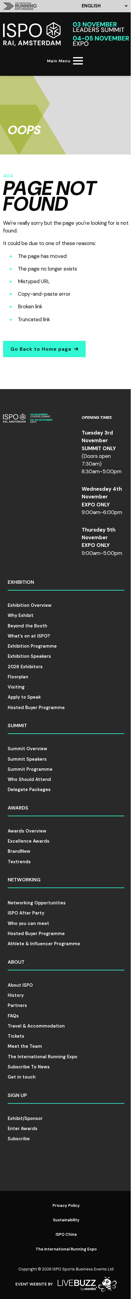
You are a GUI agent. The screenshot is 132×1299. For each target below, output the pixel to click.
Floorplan (18, 677)
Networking (24, 879)
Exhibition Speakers (29, 656)
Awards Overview (27, 831)
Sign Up (17, 1095)
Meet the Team (25, 1046)
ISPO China (66, 1234)
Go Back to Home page (41, 349)
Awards (18, 808)
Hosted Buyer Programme (36, 707)
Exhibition (21, 582)
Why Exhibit (20, 615)
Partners (17, 1005)
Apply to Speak (24, 697)
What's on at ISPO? (29, 636)
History (16, 995)
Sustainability (66, 1220)
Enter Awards (22, 1128)
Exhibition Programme (32, 646)
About (16, 962)
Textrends (19, 861)
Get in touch (22, 1077)
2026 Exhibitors (25, 666)
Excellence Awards (28, 841)
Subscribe (19, 1138)
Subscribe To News (29, 1067)
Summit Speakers (27, 759)
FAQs (13, 1016)
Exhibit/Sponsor (25, 1118)
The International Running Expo (42, 1056)
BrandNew (19, 851)
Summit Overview (27, 748)
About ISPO (20, 985)
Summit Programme (30, 769)
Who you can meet (28, 923)
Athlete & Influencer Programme (44, 943)
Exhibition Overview (30, 605)
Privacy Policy (66, 1205)
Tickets (16, 1036)
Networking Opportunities (37, 903)
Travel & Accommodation (36, 1026)
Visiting (16, 687)
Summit (17, 725)
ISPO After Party (26, 913)
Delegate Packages (29, 789)
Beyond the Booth (27, 626)
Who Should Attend (29, 779)
